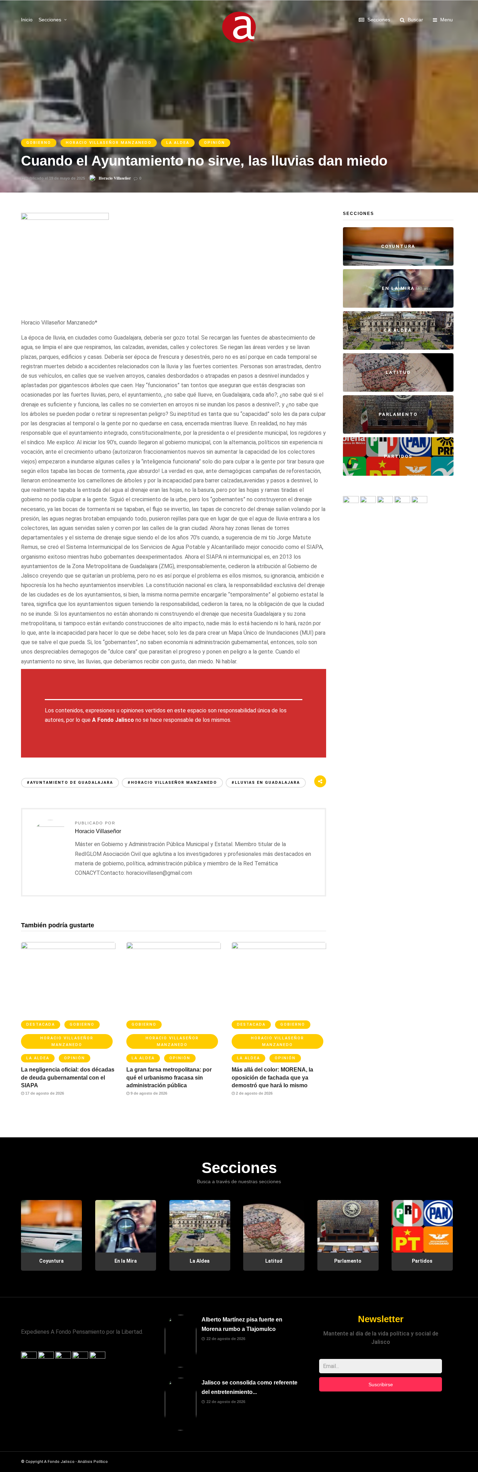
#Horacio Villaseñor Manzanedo (172, 782)
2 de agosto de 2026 (254, 1093)
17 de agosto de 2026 (44, 1093)
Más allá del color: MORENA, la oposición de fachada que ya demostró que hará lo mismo (272, 1077)
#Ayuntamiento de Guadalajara (70, 782)
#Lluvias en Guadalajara (266, 782)
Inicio (27, 19)
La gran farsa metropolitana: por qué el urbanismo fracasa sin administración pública (169, 1077)
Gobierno (38, 142)
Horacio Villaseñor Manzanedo (109, 142)
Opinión (214, 142)
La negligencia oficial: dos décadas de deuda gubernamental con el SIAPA (67, 1077)
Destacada (40, 1024)
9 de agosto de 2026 (148, 1093)
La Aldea (177, 142)
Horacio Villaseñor (115, 178)
